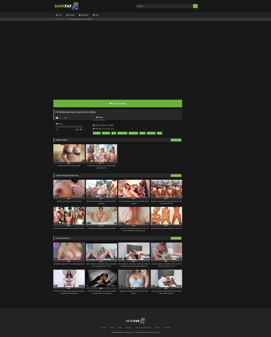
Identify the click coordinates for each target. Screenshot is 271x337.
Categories (84, 15)
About (100, 117)
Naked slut (134, 133)
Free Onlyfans (119, 103)
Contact (103, 328)
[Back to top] (264, 331)
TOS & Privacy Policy (143, 328)
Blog (120, 328)
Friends (128, 328)
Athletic (63, 19)
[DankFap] (66, 6)
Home (60, 15)
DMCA (157, 328)
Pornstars (71, 15)
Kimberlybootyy (108, 129)
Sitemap (167, 328)
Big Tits (107, 133)
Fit (115, 133)
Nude (143, 133)
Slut (160, 133)
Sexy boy (152, 133)
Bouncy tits (123, 133)
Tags (96, 15)
